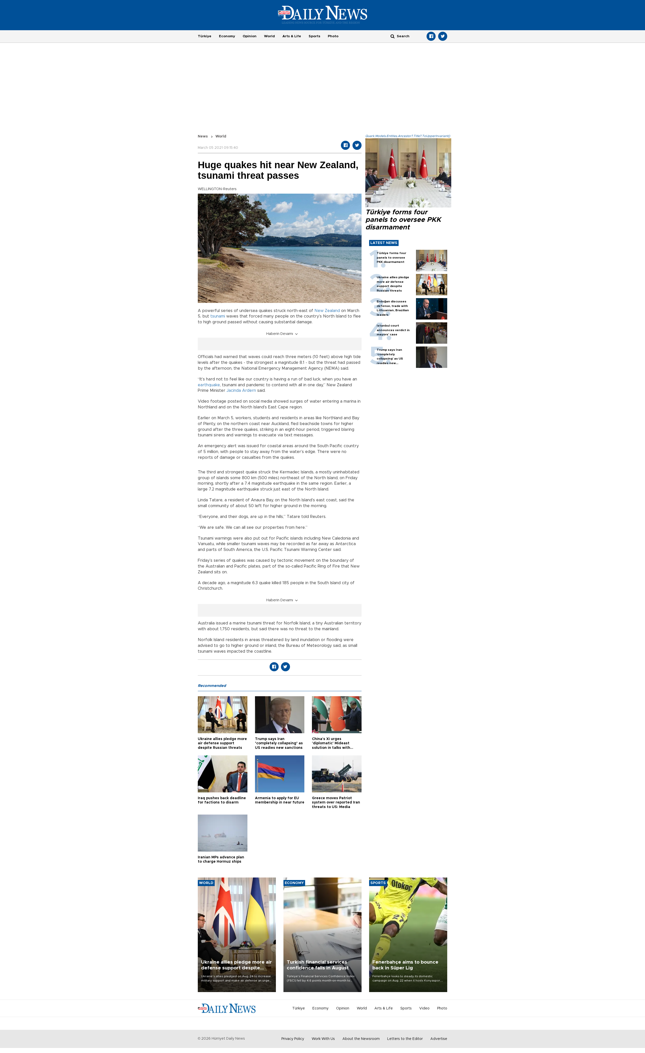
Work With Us (323, 1039)
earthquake (209, 385)
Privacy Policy (292, 1039)
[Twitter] (442, 36)
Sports (314, 36)
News (203, 136)
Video (424, 1008)
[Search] (393, 36)
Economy (227, 36)
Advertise (438, 1039)
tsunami (217, 316)
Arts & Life (291, 36)
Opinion (249, 36)
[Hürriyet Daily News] (322, 14)
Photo (333, 36)
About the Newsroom (361, 1039)
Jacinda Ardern (241, 391)
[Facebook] (431, 36)
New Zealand (327, 311)
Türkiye (204, 36)
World (269, 36)
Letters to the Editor (405, 1039)
